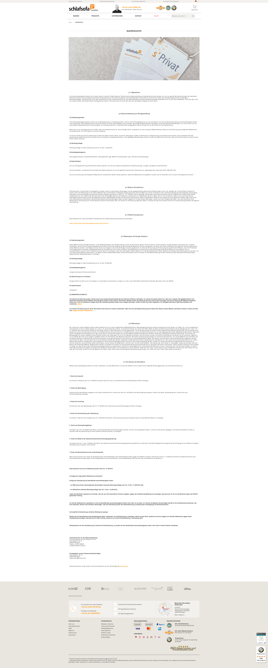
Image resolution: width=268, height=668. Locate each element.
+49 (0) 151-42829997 (90, 613)
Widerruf (71, 630)
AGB (70, 628)
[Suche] (193, 16)
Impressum (72, 635)
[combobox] (183, 16)
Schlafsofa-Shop (74, 621)
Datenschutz (73, 633)
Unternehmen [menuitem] (117, 16)
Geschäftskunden (74, 626)
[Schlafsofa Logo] (83, 7)
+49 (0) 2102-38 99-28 (91, 607)
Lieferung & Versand (107, 626)
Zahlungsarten (106, 630)
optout (79, 304)
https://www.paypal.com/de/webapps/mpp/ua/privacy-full (89, 223)
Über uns (71, 624)
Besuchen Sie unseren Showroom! (182, 604)
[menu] (134, 16)
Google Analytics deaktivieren (83, 310)
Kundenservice (106, 621)
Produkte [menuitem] (95, 16)
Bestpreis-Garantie (75, 1)
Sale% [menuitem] (156, 16)
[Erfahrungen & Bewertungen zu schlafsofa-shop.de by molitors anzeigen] (261, 638)
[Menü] (264, 647)
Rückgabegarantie (107, 628)
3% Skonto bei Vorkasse (171, 1)
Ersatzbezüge (105, 637)
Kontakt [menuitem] (138, 16)
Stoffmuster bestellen (108, 635)
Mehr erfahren (179, 615)
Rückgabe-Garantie (138, 1)
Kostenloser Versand (107, 1)
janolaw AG (124, 566)
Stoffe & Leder (106, 633)
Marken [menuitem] (76, 16)
